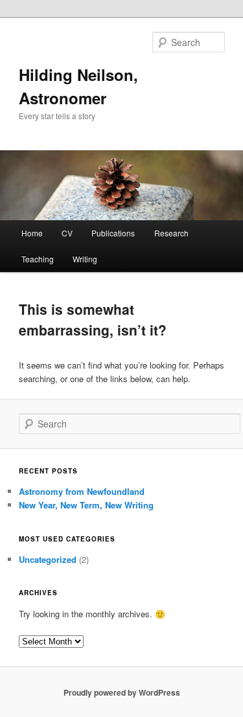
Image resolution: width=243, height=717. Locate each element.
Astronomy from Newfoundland (82, 491)
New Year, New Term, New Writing (86, 505)
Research (171, 232)
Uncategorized (47, 559)
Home (32, 232)
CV (67, 232)
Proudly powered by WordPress (122, 692)
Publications (113, 232)
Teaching (37, 258)
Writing (85, 258)
